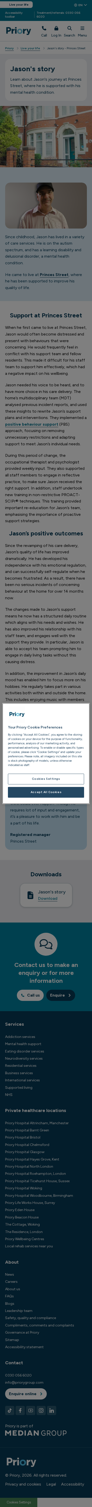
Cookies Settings (46, 779)
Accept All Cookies (46, 792)
